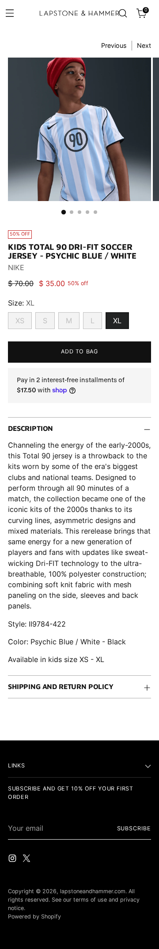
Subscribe (134, 828)
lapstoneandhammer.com (92, 891)
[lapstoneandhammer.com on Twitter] (27, 859)
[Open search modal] (123, 13)
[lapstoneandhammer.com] (79, 13)
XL (117, 320)
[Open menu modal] (9, 13)
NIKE (16, 267)
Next (144, 45)
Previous (113, 45)
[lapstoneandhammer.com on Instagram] (13, 859)
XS (19, 320)
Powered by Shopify (34, 916)
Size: (21, 302)
